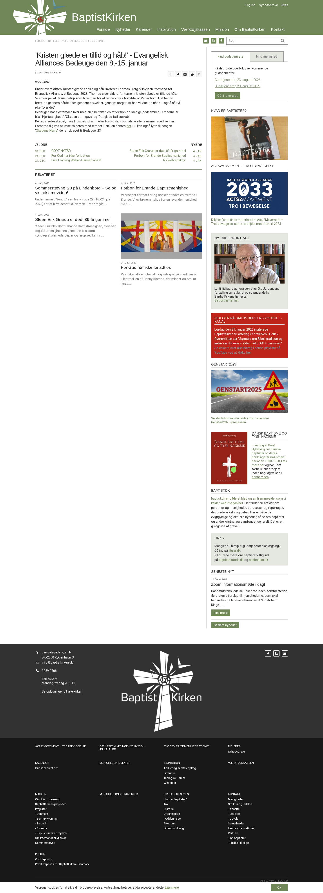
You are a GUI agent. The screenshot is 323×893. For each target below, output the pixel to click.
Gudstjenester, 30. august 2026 (237, 86)
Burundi (41, 823)
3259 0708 (49, 671)
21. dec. (40, 160)
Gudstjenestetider (46, 768)
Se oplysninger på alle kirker (62, 691)
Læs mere (221, 613)
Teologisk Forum (174, 778)
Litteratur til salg (174, 828)
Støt (284, 5)
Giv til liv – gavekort (47, 799)
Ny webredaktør (174, 160)
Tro (166, 804)
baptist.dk (220, 490)
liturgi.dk (234, 551)
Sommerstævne (45, 842)
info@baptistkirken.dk (57, 662)
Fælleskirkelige (239, 842)
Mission (222, 29)
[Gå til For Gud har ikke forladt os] (161, 236)
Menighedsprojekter (115, 762)
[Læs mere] (199, 74)
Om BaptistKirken (249, 29)
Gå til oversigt (227, 96)
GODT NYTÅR (61, 151)
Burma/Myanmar (47, 818)
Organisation (172, 813)
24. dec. (40, 156)
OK (279, 887)
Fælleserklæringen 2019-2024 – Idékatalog (123, 748)
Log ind (283, 880)
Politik (40, 854)
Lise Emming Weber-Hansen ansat (76, 160)
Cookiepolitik (43, 859)
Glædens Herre (46, 131)
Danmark (42, 813)
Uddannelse (173, 818)
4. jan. (197, 151)
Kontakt (278, 29)
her (129, 126)
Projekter (40, 809)
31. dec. (40, 151)
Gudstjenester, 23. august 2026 (237, 80)
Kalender (144, 29)
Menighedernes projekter (119, 794)
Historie (169, 809)
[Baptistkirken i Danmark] (40, 17)
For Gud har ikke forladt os (70, 156)
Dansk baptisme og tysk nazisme (269, 434)
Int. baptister (237, 838)
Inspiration (166, 29)
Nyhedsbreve (268, 5)
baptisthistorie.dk (231, 560)
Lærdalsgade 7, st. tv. (57, 652)
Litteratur (169, 773)
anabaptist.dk (258, 560)
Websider (170, 782)
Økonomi (169, 823)
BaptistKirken (104, 17)
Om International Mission (51, 838)
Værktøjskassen (195, 29)
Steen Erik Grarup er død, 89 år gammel (158, 151)
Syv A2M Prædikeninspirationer (187, 746)
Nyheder (123, 29)
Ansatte (235, 809)
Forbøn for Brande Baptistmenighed (160, 156)
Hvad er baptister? (229, 111)
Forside (103, 29)
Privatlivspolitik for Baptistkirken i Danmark (62, 864)
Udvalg (234, 818)
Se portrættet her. (226, 300)
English (250, 5)
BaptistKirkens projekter (50, 804)
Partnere (233, 833)
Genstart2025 (223, 364)
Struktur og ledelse (240, 804)
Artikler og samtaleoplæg (180, 768)
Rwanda (42, 828)
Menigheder (235, 799)
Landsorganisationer (241, 828)
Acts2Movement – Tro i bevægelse (60, 746)
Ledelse (235, 813)
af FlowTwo (268, 880)
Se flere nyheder (225, 625)
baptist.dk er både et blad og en (234, 498)
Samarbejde (235, 823)
